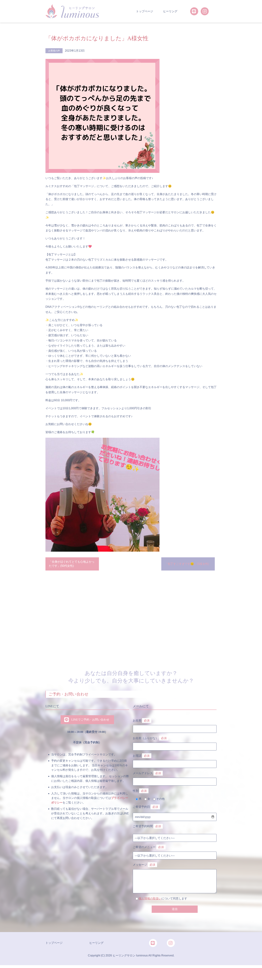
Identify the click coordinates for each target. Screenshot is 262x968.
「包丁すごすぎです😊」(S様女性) (187, 563)
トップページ (144, 11)
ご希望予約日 (145, 806)
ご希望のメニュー (148, 847)
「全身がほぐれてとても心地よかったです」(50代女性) (71, 563)
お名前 (141, 720)
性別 (140, 790)
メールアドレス (147, 773)
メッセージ (144, 864)
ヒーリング (170, 11)
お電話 (141, 755)
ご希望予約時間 (147, 826)
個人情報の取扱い (150, 898)
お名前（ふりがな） (150, 738)
